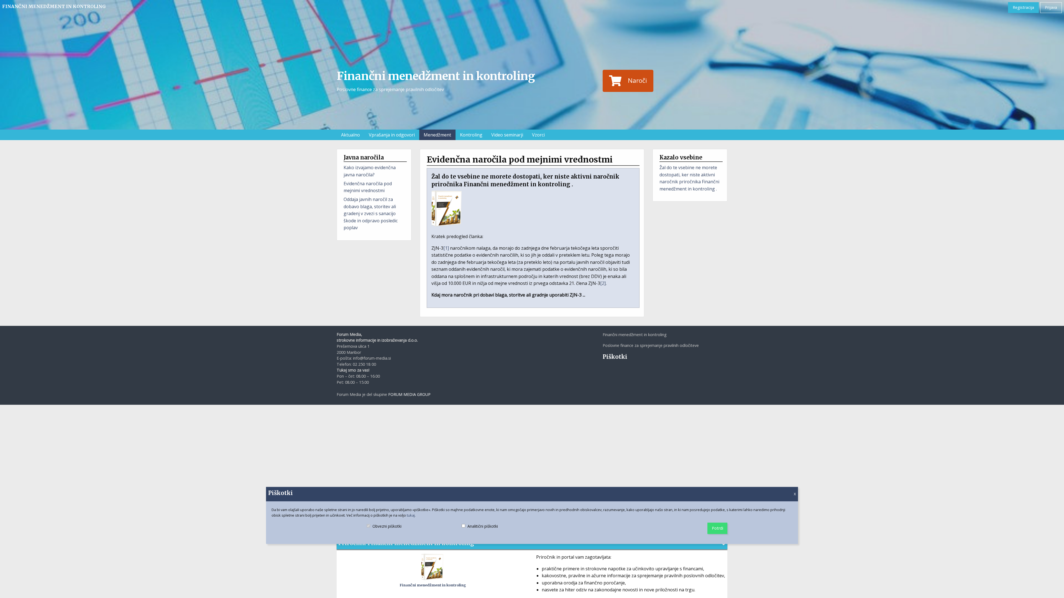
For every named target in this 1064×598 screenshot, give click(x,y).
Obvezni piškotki (386, 531)
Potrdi (717, 528)
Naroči (637, 80)
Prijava (1051, 7)
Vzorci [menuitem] (538, 135)
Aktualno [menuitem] (350, 135)
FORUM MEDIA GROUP (409, 394)
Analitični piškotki (480, 531)
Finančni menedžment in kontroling (54, 6)
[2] (603, 283)
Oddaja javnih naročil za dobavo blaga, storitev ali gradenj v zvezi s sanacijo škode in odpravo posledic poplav (371, 213)
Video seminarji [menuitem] (507, 135)
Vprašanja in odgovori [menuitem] (392, 135)
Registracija (1023, 7)
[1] (446, 248)
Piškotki (615, 356)
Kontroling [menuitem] (471, 135)
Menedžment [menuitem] (437, 135)
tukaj (411, 515)
